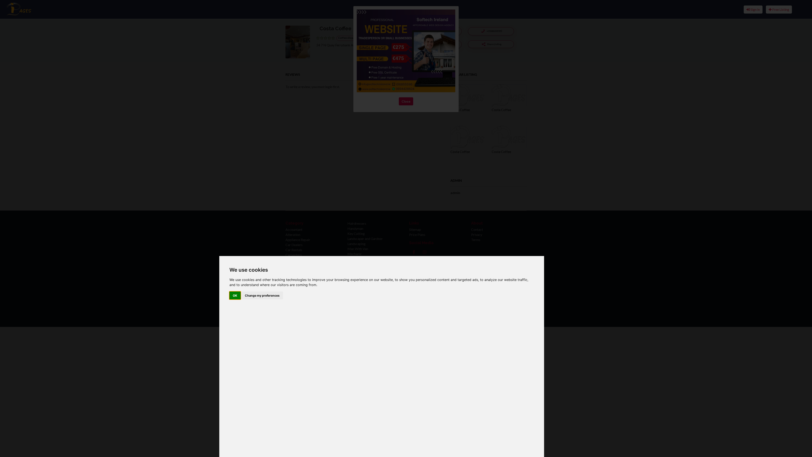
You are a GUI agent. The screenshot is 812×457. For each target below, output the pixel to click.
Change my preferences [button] (262, 295)
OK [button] (235, 295)
